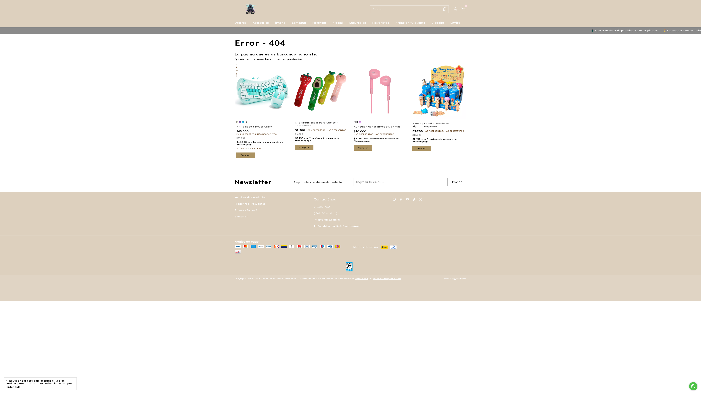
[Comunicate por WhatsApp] (693, 386)
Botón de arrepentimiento (387, 278)
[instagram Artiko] (394, 199)
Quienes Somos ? (246, 210)
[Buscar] (444, 9)
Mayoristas (380, 22)
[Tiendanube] (455, 279)
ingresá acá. (361, 278)
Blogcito (438, 22)
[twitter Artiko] (420, 199)
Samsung (299, 22)
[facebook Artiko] (400, 199)
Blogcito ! (241, 216)
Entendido (13, 387)
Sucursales (357, 22)
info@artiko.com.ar (327, 219)
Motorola (319, 22)
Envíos (455, 22)
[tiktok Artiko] (414, 199)
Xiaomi (337, 22)
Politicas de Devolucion (251, 197)
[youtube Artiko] (407, 199)
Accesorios (261, 22)
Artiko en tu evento (410, 22)
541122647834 (322, 207)
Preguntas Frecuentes (250, 203)
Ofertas (240, 22)
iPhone (280, 22)
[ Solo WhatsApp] (325, 213)
